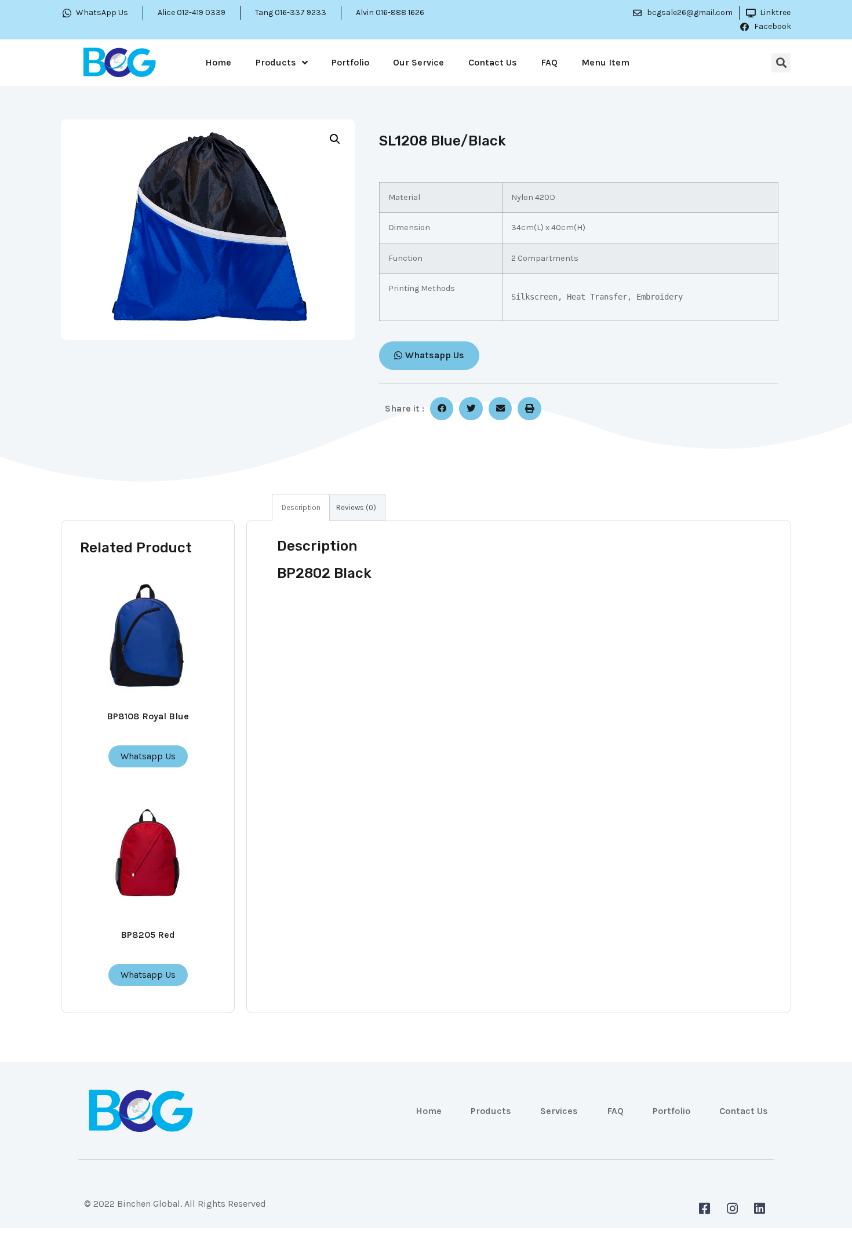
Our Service (418, 62)
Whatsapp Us (148, 756)
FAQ (549, 62)
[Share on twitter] (471, 409)
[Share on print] (529, 409)
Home (218, 62)
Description (301, 507)
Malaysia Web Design (128, 1212)
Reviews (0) (356, 507)
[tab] (301, 507)
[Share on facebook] (442, 409)
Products (276, 62)
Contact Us (492, 62)
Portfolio (350, 62)
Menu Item (605, 62)
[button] (429, 355)
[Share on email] (500, 409)
